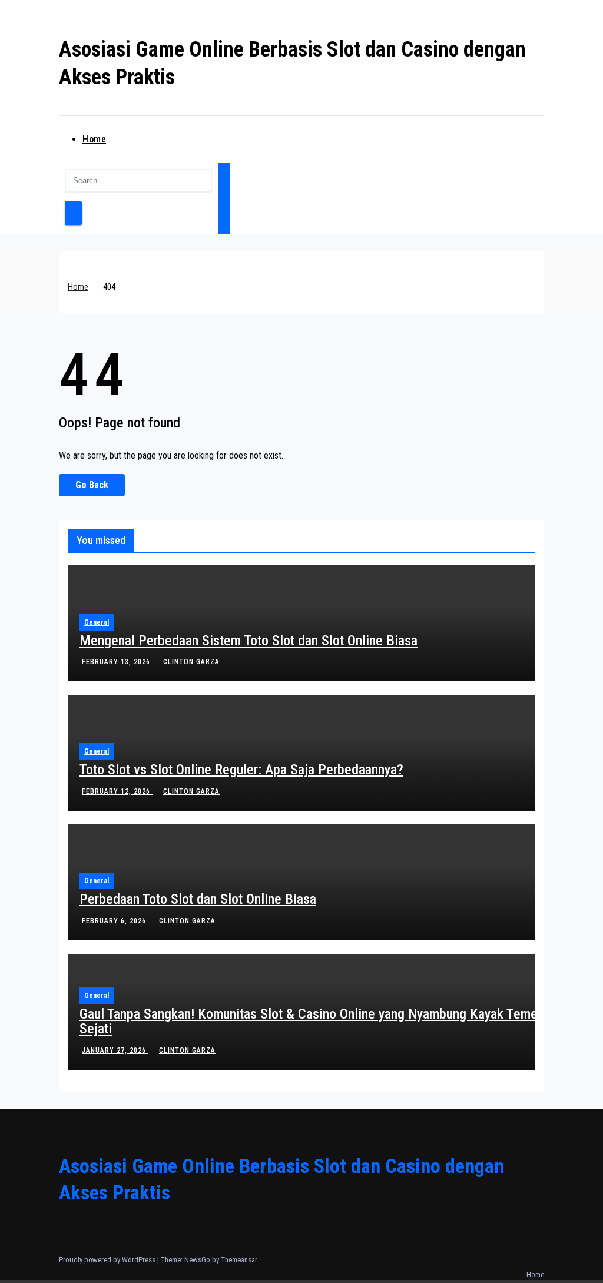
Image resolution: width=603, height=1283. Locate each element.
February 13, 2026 (117, 662)
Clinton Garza (191, 662)
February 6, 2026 (115, 921)
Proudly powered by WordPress (108, 1259)
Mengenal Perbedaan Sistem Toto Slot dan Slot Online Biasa (248, 640)
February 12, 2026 (117, 791)
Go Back (91, 484)
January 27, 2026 (115, 1050)
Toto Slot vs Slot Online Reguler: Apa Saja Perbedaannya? (241, 769)
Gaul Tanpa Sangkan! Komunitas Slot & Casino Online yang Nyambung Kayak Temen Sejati (311, 1021)
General (96, 622)
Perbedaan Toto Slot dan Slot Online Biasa (197, 899)
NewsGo (197, 1259)
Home (94, 139)
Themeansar (239, 1259)
